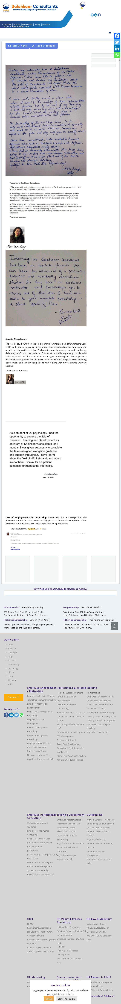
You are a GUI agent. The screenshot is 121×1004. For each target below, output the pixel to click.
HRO (76, 624)
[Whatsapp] (117, 55)
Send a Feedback (46, 45)
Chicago (7, 624)
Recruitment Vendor (91, 607)
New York (43, 619)
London (33, 619)
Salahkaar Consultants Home (99, 4)
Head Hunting (86, 615)
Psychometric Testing (14, 615)
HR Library (86, 624)
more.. (44, 615)
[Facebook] (117, 36)
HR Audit (96, 624)
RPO (97, 615)
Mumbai (25, 624)
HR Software (69, 627)
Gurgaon (41, 624)
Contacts (84, 10)
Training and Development (101, 619)
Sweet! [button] (49, 998)
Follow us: (85, 14)
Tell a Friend (20, 45)
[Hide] (119, 61)
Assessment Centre (35, 612)
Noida (50, 624)
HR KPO (106, 624)
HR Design (67, 624)
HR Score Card (32, 615)
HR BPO (80, 627)
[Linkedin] (117, 48)
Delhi (33, 624)
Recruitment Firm (71, 612)
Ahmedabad (9, 627)
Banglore (28, 627)
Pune (19, 627)
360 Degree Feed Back (14, 612)
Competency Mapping (32, 607)
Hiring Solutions (70, 615)
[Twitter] (117, 42)
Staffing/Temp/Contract (92, 612)
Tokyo (16, 624)
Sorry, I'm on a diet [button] (66, 998)
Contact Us (14, 697)
